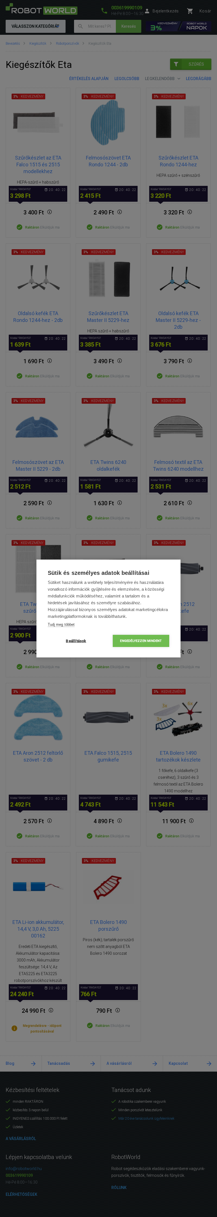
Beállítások (76, 640)
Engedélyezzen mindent (141, 641)
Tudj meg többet (61, 624)
